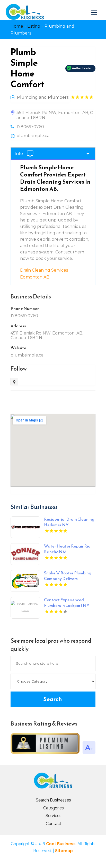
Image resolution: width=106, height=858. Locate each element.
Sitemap (64, 850)
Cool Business (61, 843)
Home (17, 26)
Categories (53, 808)
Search (52, 699)
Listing (33, 26)
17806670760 (30, 126)
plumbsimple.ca (32, 135)
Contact (53, 823)
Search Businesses (53, 800)
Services (53, 815)
